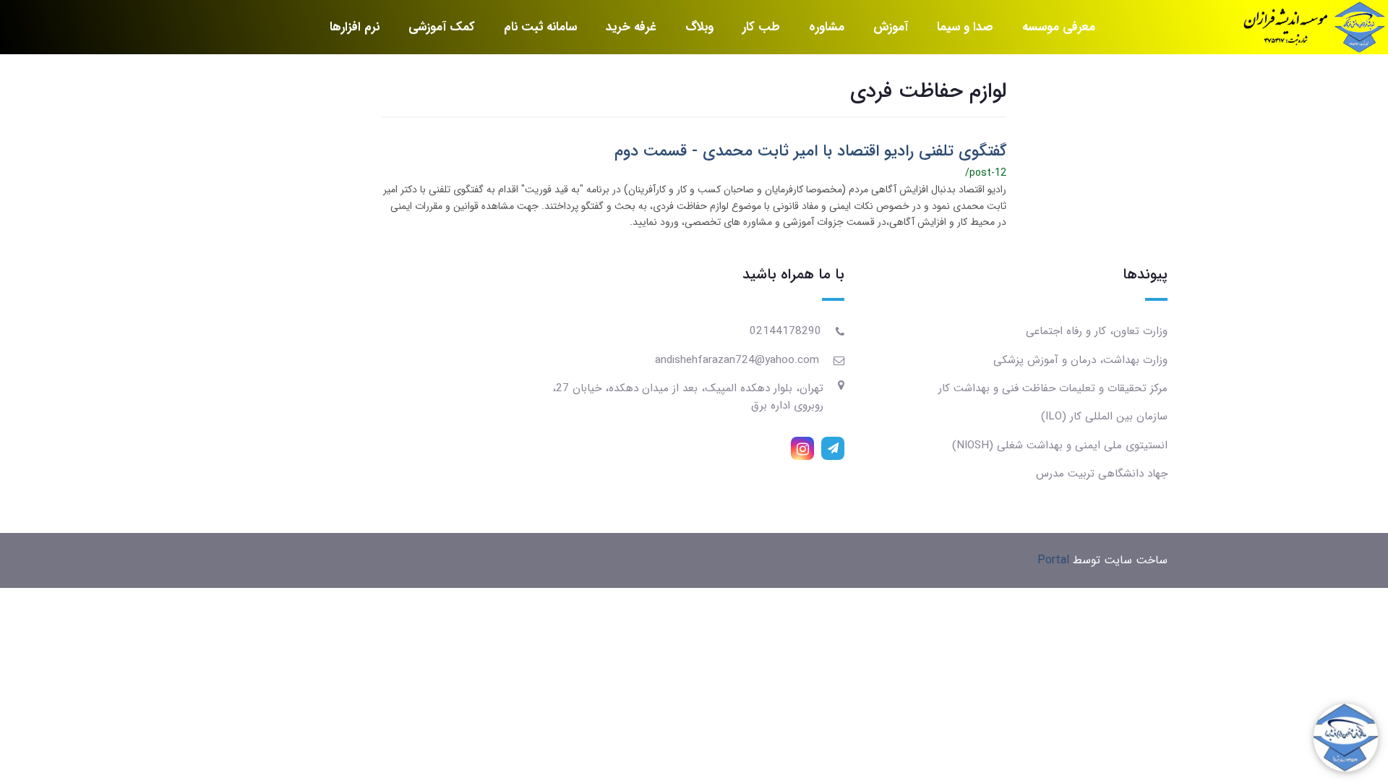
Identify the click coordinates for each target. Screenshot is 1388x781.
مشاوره (826, 27)
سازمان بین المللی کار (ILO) (1104, 416)
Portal (1053, 560)
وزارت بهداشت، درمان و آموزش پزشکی (1080, 360)
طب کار (761, 27)
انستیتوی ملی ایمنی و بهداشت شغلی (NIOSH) (1060, 445)
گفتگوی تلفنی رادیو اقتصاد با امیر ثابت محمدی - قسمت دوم (810, 151)
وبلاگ (699, 27)
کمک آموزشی (441, 27)
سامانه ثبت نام (540, 27)
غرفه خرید (631, 27)
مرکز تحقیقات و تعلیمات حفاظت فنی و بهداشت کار (1053, 388)
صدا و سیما (965, 27)
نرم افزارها (355, 27)
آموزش (890, 27)
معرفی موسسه (1058, 27)
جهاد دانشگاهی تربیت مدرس (1102, 473)
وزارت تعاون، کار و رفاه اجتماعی (1097, 331)
